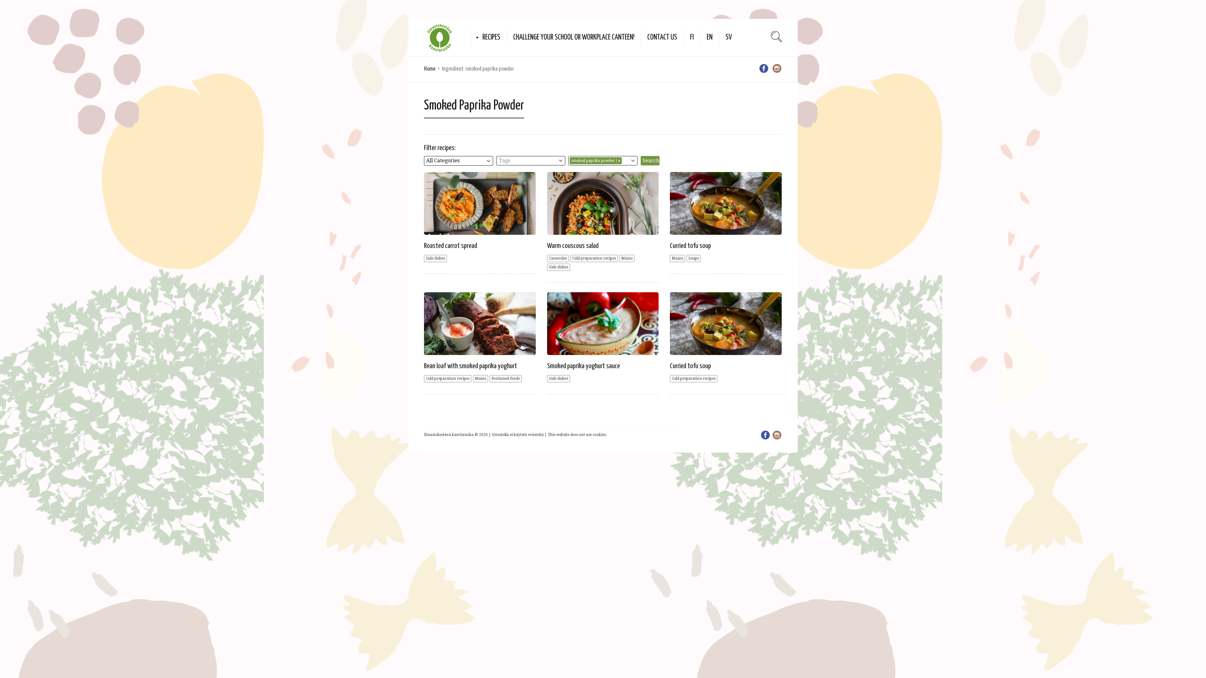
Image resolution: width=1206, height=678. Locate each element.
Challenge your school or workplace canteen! (573, 37)
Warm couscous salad (573, 246)
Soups (693, 258)
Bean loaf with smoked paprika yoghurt (470, 366)
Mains (627, 258)
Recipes (491, 37)
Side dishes (435, 258)
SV (728, 37)
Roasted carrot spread (450, 246)
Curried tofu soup (690, 246)
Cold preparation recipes (594, 258)
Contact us (662, 37)
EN (710, 37)
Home (430, 69)
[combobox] (458, 161)
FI (692, 37)
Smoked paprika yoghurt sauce (583, 366)
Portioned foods (506, 378)
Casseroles (558, 258)
